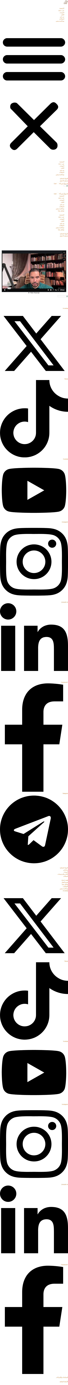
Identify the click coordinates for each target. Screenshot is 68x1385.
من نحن (62, 17)
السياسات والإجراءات (62, 1377)
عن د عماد (61, 10)
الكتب (62, 15)
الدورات (62, 12)
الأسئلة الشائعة (64, 1381)
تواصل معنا (61, 211)
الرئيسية (62, 8)
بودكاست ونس (60, 21)
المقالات (61, 19)
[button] (34, 92)
